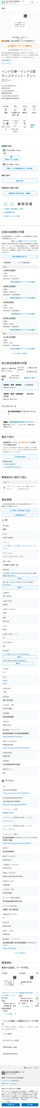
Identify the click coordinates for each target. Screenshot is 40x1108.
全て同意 (30, 1105)
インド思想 (7, 654)
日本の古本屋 (9, 464)
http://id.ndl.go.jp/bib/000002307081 (16, 748)
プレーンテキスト (11, 487)
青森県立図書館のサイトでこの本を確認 (22, 298)
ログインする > (6, 63)
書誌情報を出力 (10, 212)
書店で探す (20, 181)
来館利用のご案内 (29, 378)
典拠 (19, 578)
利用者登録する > (7, 60)
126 (4, 672)
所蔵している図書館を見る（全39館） (20, 168)
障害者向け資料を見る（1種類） (20, 193)
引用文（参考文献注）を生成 (14, 209)
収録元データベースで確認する (21, 46)
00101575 (11, 575)
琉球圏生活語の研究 (26, 993)
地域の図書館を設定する (19, 256)
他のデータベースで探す (12, 216)
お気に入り (5, 205)
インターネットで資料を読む (10, 1081)
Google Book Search (12, 467)
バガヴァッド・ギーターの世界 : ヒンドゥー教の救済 (9, 995)
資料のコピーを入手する (9, 1083)
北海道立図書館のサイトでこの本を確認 (22, 282)
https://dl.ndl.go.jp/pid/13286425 (15, 804)
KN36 (5, 683)
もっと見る (8, 1014)
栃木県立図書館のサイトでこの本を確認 (22, 349)
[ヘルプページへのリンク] (22, 38)
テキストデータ (8, 821)
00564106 (25, 654)
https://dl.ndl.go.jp (9, 948)
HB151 (5, 680)
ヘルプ (34, 250)
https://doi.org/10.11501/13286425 (15, 793)
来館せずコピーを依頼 (11, 159)
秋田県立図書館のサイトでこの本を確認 (22, 330)
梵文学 (5, 660)
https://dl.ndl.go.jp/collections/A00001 (17, 843)
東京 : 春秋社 (7, 596)
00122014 (6, 584)
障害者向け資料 (8, 813)
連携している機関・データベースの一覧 (23, 241)
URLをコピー (12, 205)
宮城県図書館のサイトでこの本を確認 (22, 314)
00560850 (21, 660)
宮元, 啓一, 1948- (9, 582)
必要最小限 (10, 1105)
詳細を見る (32, 126)
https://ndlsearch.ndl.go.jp (12, 736)
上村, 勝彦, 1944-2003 (10, 573)
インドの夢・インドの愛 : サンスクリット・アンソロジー (20, 547)
